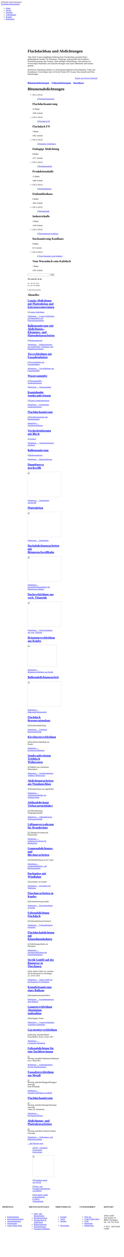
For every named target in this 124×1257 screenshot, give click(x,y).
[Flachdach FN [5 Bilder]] (43, 121)
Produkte (9, 13)
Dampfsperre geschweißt (36, 466)
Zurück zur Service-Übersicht (86, 78)
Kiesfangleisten (13, 1217)
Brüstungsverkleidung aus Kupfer (41, 639)
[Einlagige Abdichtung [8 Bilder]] (46, 144)
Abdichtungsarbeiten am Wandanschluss (40, 782)
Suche (62, 1219)
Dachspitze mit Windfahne (37, 875)
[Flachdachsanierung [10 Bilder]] (45, 99)
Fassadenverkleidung (42, 1229)
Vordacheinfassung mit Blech (39, 432)
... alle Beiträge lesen (35, 1143)
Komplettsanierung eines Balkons (40, 988)
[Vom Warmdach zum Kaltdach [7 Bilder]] (49, 256)
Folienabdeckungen (61, 83)
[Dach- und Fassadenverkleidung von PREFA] (41, 1191)
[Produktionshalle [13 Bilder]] (44, 166)
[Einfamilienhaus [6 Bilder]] (44, 189)
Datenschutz (89, 1226)
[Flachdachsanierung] (41, 419)
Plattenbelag (35, 507)
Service (8, 10)
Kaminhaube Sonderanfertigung (39, 394)
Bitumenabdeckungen (38, 83)
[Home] (11, 2)
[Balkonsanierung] (35, 340)
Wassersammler (37, 375)
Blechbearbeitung (40, 1218)
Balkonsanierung (38, 450)
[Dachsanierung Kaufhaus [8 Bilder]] (47, 234)
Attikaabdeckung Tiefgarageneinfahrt (40, 804)
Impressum (88, 1223)
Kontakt (9, 17)
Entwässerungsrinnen (15, 1219)
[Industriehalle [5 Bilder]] (43, 211)
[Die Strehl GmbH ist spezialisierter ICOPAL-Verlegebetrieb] (41, 1201)
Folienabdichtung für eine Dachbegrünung (41, 1050)
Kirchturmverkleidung (42, 736)
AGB (86, 1221)
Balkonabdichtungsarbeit (43, 677)
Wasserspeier (12, 1223)
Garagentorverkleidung (42, 1029)
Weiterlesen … (41, 318)
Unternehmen (11, 15)
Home (8, 8)
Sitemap (63, 1221)
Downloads (64, 1226)
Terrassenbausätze (14, 1221)
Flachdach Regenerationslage (39, 719)
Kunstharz (78, 83)
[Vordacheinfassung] (32, 439)
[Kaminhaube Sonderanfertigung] (38, 401)
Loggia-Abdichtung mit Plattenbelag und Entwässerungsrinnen (41, 304)
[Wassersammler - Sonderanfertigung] (41, 383)
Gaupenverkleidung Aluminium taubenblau (40, 1010)
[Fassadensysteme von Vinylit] (41, 1182)
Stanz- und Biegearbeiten (39, 1215)
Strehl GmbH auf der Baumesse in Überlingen (41, 963)
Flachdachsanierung (40, 412)
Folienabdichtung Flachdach (38, 914)
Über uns (87, 1217)
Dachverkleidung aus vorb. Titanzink (41, 596)
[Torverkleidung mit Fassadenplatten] (36, 312)
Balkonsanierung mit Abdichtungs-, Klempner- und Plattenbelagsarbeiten (41, 330)
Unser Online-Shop (14, 1226)
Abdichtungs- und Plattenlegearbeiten (40, 1122)
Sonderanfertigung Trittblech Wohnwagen (39, 759)
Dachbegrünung (40, 1227)
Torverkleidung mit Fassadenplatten (40, 355)
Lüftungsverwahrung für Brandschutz (41, 826)
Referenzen (10, 19)
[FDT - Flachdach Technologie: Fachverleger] (41, 1152)
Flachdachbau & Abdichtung (40, 1221)
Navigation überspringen (10, 4)
